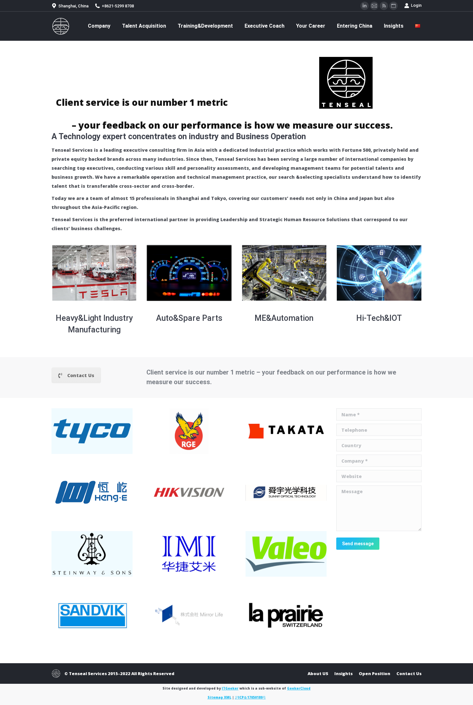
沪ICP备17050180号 (250, 697)
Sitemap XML (219, 697)
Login (416, 5)
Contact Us (80, 375)
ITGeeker (230, 688)
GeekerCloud (299, 688)
